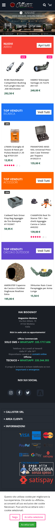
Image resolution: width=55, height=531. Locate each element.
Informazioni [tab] (15, 426)
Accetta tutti (27, 524)
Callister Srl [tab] (15, 412)
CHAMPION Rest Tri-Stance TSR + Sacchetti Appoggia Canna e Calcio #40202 (40, 221)
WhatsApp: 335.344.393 (34, 360)
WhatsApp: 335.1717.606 (35, 342)
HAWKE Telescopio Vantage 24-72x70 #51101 (39, 82)
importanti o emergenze (27, 369)
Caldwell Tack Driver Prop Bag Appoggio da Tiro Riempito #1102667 (14, 220)
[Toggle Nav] (4, 5)
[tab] (27, 459)
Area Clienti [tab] (14, 419)
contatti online (39, 354)
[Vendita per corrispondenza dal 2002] (21, 5)
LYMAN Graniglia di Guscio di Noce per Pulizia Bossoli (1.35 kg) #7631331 (14, 151)
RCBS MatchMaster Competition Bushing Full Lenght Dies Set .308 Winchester (15, 84)
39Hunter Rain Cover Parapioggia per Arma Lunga (41, 288)
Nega (15, 517)
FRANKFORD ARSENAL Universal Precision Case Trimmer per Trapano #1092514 (40, 152)
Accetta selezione (34, 517)
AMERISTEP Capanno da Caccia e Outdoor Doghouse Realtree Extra (14, 290)
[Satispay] (27, 473)
